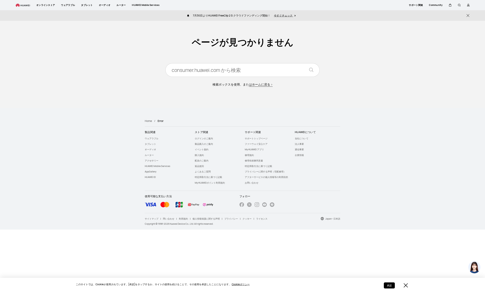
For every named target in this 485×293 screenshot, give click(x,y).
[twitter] (249, 205)
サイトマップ (151, 218)
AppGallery (150, 171)
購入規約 (199, 155)
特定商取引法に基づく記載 (208, 177)
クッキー (247, 218)
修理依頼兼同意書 (254, 160)
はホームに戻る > (261, 84)
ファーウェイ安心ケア (256, 144)
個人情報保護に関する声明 (206, 218)
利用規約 (183, 218)
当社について (301, 138)
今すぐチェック (283, 15)
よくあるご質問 (203, 171)
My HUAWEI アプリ (254, 149)
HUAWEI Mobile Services (157, 166)
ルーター (149, 155)
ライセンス (262, 218)
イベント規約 (201, 149)
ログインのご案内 (204, 138)
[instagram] (257, 205)
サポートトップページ (256, 138)
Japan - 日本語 (332, 218)
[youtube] (264, 205)
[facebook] (241, 205)
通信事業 (299, 149)
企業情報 (299, 155)
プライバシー (231, 218)
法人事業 (299, 144)
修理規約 (249, 155)
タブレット (150, 144)
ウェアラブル (151, 138)
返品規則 (199, 166)
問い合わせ (168, 218)
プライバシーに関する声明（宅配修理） (265, 171)
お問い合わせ (251, 182)
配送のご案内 (201, 160)
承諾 (389, 285)
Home (148, 121)
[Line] (272, 205)
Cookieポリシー (241, 284)
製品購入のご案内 (204, 144)
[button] (450, 5)
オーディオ (150, 149)
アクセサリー (151, 160)
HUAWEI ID (150, 177)
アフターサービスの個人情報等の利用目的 (266, 177)
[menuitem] (167, 138)
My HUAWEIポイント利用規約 (210, 182)
